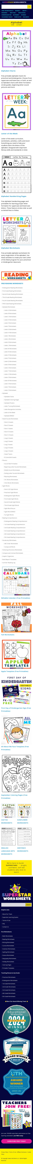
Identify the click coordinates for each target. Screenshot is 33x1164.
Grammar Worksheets (8, 949)
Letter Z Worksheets (10, 390)
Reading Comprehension (9, 518)
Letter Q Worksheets (10, 361)
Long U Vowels (8, 451)
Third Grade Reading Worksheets (12, 297)
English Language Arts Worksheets (8, 851)
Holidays (26, 17)
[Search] (29, 6)
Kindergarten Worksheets (9, 980)
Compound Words (9, 547)
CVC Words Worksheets (11, 479)
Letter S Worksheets (10, 368)
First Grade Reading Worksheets (11, 291)
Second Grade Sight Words (12, 502)
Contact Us (5, 927)
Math (24, 10)
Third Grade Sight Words (11, 505)
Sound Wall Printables (10, 464)
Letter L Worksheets (10, 345)
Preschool (22, 12)
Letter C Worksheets (10, 316)
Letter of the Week (9, 134)
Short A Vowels (8, 422)
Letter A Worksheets (10, 310)
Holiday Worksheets (8, 962)
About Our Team (7, 914)
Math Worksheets (7, 936)
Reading (4, 12)
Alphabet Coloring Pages (11, 400)
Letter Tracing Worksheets (12, 406)
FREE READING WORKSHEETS (12, 283)
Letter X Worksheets (10, 384)
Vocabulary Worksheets (9, 540)
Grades (17, 10)
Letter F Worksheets (10, 326)
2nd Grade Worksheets (9, 987)
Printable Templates (8, 968)
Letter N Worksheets (10, 352)
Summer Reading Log (8, 562)
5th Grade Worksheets (8, 996)
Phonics (4, 460)
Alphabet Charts (8, 71)
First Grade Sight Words (11, 499)
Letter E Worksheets (10, 323)
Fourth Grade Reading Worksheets (12, 300)
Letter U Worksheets (10, 374)
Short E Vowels (8, 425)
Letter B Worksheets (10, 313)
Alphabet (16, 15)
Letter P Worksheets (10, 358)
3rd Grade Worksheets (8, 990)
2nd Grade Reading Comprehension (14, 527)
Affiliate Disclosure (22, 1152)
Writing (13, 12)
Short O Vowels (8, 432)
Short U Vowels (8, 435)
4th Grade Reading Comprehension (14, 534)
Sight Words (6, 486)
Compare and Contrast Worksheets (12, 553)
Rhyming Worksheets (10, 476)
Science (23, 15)
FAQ (3, 924)
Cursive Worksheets (8, 945)
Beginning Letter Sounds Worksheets (15, 467)
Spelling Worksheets (8, 952)
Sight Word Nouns (9, 508)
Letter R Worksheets (10, 364)
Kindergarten (6, 15)
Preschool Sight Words (11, 492)
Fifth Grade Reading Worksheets (11, 304)
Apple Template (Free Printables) (14, 671)
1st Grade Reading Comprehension (14, 524)
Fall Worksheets (7, 635)
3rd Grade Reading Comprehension (14, 531)
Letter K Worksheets (10, 342)
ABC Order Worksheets (11, 543)
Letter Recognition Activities (12, 409)
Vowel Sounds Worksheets (10, 419)
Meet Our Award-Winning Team (16, 1001)
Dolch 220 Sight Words (11, 489)
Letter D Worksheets (10, 320)
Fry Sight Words (9, 515)
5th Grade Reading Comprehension (14, 537)
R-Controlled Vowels (10, 457)
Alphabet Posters (9, 403)
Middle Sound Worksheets (12, 470)
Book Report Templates (9, 559)
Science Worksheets (8, 955)
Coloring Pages (7, 17)
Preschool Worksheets (8, 977)
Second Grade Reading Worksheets (12, 294)
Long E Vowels (8, 441)
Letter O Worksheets (10, 355)
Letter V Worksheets (10, 377)
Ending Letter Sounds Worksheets (14, 473)
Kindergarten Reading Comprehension (15, 521)
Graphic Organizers (8, 556)
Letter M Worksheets (10, 348)
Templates (17, 17)
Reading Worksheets (8, 939)
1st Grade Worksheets (8, 984)
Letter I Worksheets (10, 336)
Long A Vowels (8, 438)
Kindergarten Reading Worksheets (12, 288)
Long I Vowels (8, 444)
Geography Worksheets (9, 958)
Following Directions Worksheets (12, 550)
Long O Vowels (8, 448)
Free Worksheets (7, 10)
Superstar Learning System (10, 917)
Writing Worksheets (8, 942)
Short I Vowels (8, 428)
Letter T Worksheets (10, 371)
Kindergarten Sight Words (12, 496)
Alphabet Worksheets (8, 307)
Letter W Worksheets (10, 380)
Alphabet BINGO (9, 416)
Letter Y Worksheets (10, 387)
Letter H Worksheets (10, 332)
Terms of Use (6, 920)
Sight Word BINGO (9, 512)
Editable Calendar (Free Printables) (15, 598)
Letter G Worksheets (10, 329)
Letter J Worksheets (10, 339)
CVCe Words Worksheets (11, 483)
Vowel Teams (8, 454)
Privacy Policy (4, 1152)
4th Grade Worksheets (8, 993)
